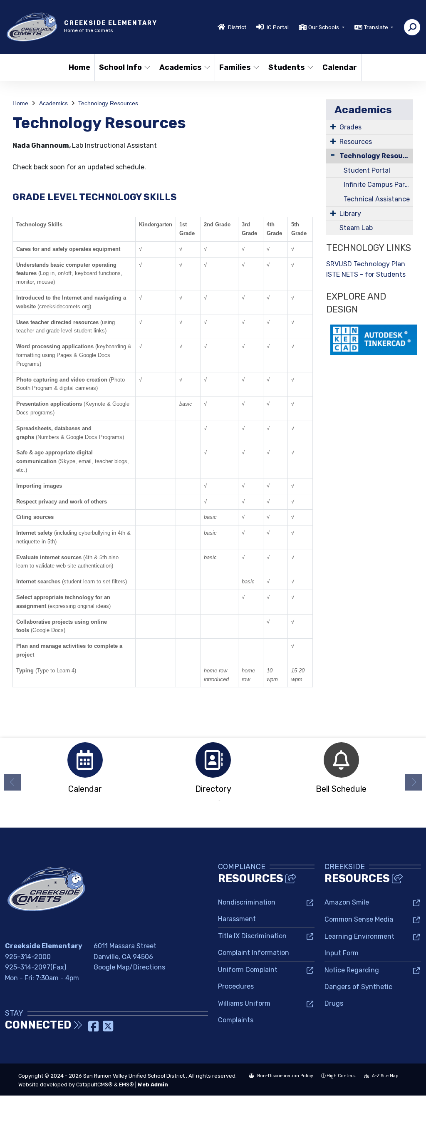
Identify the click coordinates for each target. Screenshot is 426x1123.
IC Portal (278, 27)
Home (79, 67)
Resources (355, 142)
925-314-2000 (28, 957)
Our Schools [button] (324, 27)
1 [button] (207, 800)
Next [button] (413, 782)
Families (235, 67)
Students (286, 67)
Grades (350, 127)
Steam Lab (356, 228)
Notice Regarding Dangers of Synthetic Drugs (358, 986)
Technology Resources (108, 103)
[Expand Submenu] (333, 126)
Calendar (339, 67)
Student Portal (367, 170)
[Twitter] (108, 1028)
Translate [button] (376, 27)
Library (350, 214)
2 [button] (219, 800)
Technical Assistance (377, 199)
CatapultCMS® (94, 1084)
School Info (120, 67)
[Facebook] (94, 1028)
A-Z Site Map (385, 1075)
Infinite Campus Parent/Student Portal (378, 184)
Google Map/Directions (129, 967)
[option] (85, 770)
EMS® (126, 1084)
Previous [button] (12, 782)
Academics (180, 67)
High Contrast (341, 1075)
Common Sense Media (358, 919)
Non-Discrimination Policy (284, 1075)
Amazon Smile (346, 902)
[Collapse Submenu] (332, 155)
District (237, 27)
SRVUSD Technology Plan (365, 264)
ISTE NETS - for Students (366, 274)
